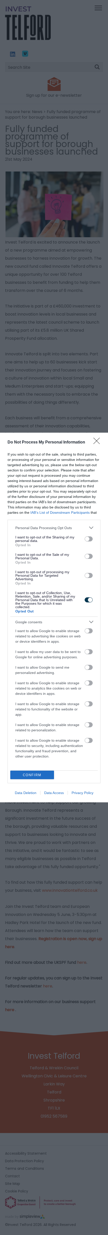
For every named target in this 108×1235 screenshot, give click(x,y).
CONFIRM (32, 775)
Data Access (54, 793)
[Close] (98, 442)
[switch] (89, 538)
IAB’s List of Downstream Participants (60, 512)
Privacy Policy (82, 793)
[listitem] (54, 527)
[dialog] (54, 617)
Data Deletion (25, 793)
